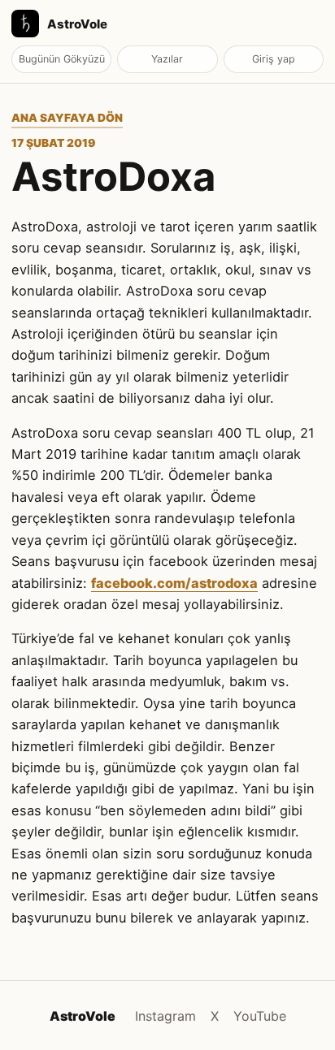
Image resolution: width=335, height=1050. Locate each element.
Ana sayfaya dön (67, 117)
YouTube (259, 1016)
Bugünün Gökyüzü (62, 59)
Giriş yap (273, 59)
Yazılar (167, 59)
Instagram (165, 1016)
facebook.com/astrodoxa (174, 583)
